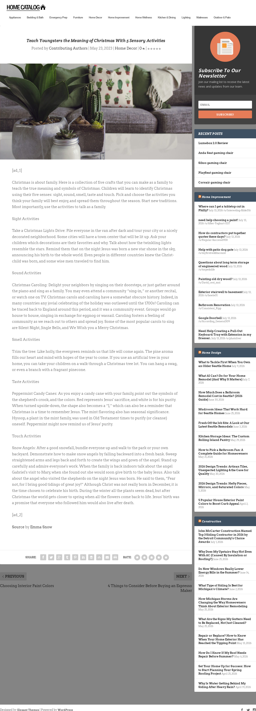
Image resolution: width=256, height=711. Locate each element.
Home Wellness (143, 17)
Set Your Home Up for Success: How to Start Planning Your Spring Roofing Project (224, 670)
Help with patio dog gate (215, 249)
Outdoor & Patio (222, 17)
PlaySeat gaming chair (214, 172)
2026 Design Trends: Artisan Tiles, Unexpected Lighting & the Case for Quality (223, 470)
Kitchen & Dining (167, 17)
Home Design (211, 352)
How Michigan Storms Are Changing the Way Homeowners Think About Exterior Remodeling (222, 602)
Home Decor (95, 17)
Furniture (78, 17)
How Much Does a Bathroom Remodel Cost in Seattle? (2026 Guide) (220, 396)
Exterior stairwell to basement (220, 292)
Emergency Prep (58, 17)
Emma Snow (41, 527)
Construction (211, 521)
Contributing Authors (68, 48)
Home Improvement (118, 17)
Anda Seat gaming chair (215, 153)
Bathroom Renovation (214, 305)
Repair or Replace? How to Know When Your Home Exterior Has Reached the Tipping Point (222, 639)
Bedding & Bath (35, 17)
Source (18, 527)
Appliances (15, 17)
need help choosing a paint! (218, 220)
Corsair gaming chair (214, 182)
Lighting (186, 17)
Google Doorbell (210, 318)
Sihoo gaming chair (212, 163)
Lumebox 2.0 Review (213, 143)
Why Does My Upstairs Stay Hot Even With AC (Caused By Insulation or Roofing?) (225, 555)
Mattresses (202, 17)
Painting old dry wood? (215, 279)
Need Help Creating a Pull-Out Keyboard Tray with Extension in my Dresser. (224, 334)
